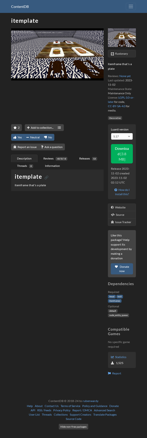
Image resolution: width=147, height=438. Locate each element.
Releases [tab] (87, 158)
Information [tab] (52, 165)
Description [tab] (24, 158)
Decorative (115, 118)
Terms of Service (70, 406)
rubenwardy (91, 401)
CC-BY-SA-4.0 (116, 106)
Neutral (35, 137)
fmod (111, 296)
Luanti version (120, 129)
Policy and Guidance (94, 406)
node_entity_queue (118, 315)
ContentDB (20, 6)
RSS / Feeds (44, 410)
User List (34, 414)
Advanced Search (104, 410)
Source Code (73, 418)
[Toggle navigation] (131, 6)
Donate (114, 406)
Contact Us (52, 406)
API (33, 410)
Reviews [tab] (54, 158)
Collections (61, 414)
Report (116, 373)
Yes (19, 137)
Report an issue (27, 147)
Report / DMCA (82, 410)
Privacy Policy (61, 410)
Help (30, 406)
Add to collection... (41, 127)
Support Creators (80, 414)
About (39, 406)
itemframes (114, 300)
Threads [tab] (24, 165)
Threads (47, 414)
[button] (18, 54)
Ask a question (53, 147)
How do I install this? (122, 192)
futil (120, 296)
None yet (125, 76)
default (112, 311)
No (50, 137)
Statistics (120, 357)
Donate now (124, 269)
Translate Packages (105, 414)
